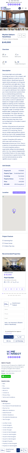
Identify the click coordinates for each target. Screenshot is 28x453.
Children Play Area (9, 246)
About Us (5, 390)
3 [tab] (6, 293)
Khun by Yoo (6, 408)
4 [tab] (7, 293)
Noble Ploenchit (7, 412)
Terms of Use (8, 333)
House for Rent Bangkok (9, 436)
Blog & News (6, 388)
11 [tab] (19, 293)
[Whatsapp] (19, 4)
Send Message (9, 337)
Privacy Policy (6, 395)
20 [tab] (15, 295)
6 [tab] (11, 293)
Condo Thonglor (7, 430)
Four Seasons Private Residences (12, 406)
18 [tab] (12, 295)
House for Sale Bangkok (9, 439)
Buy (4, 386)
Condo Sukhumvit (8, 427)
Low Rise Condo (7, 423)
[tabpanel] (14, 274)
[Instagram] (15, 4)
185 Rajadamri (6, 403)
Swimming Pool (8, 240)
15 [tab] (25, 293)
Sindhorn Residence (8, 415)
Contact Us (6, 392)
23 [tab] (20, 295)
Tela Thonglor (6, 419)
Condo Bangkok (7, 425)
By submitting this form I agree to (13, 332)
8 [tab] (14, 293)
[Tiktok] (11, 4)
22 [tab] (18, 295)
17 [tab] (10, 295)
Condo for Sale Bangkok (9, 434)
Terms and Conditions (9, 397)
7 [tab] (12, 293)
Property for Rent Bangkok (10, 443)
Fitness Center (8, 243)
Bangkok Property (7, 441)
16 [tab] (8, 295)
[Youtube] (8, 4)
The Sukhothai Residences (10, 417)
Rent (4, 383)
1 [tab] (3, 293)
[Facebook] (13, 4)
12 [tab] (21, 293)
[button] (14, 211)
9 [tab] (16, 293)
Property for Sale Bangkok (10, 446)
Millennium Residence (9, 410)
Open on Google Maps (20, 192)
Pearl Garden (9, 278)
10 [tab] (17, 293)
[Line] (17, 4)
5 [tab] (9, 293)
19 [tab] (13, 295)
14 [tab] (24, 293)
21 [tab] (16, 295)
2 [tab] (4, 293)
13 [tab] (22, 293)
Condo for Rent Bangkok (9, 432)
